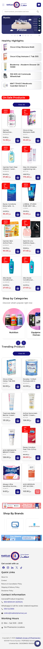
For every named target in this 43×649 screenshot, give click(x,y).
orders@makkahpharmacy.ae (15, 613)
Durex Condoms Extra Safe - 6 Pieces (9, 205)
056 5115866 (9, 609)
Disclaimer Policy (7, 590)
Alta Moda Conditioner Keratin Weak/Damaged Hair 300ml (29, 279)
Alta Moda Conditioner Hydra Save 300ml (10, 279)
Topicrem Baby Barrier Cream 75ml (9, 414)
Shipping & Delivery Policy (10, 587)
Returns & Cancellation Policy (11, 584)
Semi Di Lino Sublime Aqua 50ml (28, 242)
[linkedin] (12, 567)
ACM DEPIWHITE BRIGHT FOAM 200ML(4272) (9, 451)
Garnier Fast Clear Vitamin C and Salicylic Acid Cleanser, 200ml (10, 168)
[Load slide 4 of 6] (23, 35)
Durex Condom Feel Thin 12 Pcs (29, 448)
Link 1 (10, 509)
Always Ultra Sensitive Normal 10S (10, 485)
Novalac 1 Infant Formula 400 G (29, 380)
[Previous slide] (12, 35)
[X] (17, 567)
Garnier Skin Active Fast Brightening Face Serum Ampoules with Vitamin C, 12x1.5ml (10, 242)
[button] (3, 4)
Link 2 (19, 509)
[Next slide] (31, 35)
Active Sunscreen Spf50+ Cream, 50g (30, 414)
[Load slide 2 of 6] (17, 35)
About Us (4, 577)
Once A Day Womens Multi (29, 131)
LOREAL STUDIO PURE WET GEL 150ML (29, 205)
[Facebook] (3, 567)
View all (21, 105)
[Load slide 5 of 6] (25, 35)
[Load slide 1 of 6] (15, 35)
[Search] (37, 11)
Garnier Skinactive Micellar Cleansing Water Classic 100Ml (9, 131)
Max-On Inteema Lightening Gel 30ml (30, 168)
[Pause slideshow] (39, 35)
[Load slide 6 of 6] (28, 35)
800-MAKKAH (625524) (13, 602)
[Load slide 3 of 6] (20, 35)
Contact (4, 580)
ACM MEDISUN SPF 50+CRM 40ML (29, 485)
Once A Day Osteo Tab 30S (9, 380)
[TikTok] (21, 567)
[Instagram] (8, 567)
